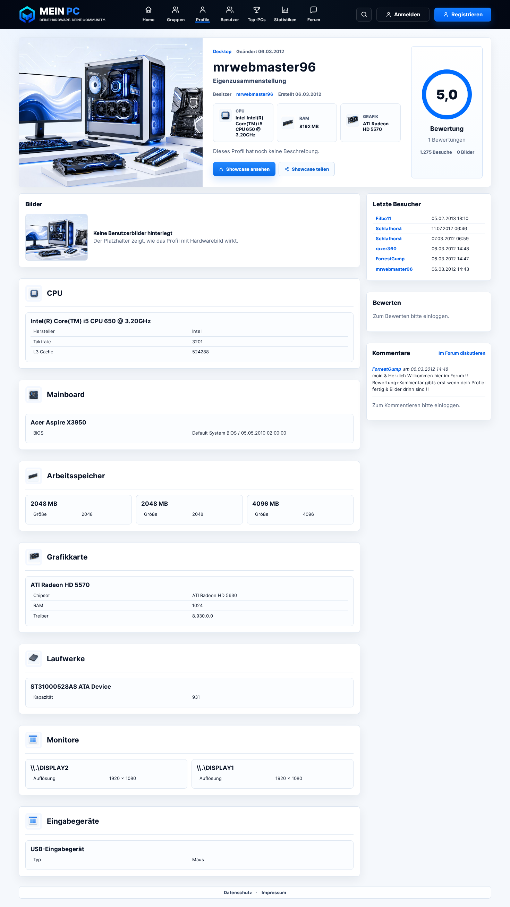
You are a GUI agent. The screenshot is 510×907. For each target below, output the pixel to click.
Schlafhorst (389, 228)
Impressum (274, 892)
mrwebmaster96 (254, 94)
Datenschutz (238, 892)
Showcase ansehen (248, 169)
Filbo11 (383, 218)
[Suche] (364, 15)
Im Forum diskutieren (462, 353)
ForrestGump (390, 258)
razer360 (386, 248)
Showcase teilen (310, 169)
